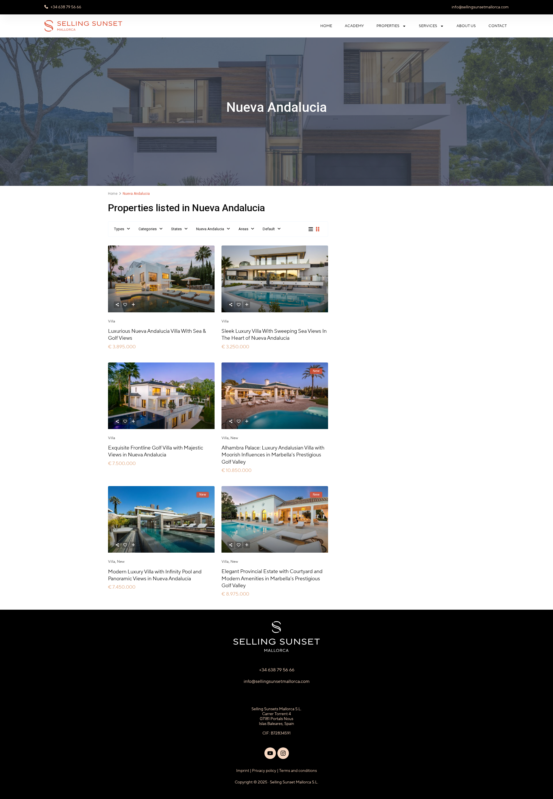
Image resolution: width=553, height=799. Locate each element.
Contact (497, 26)
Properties (387, 26)
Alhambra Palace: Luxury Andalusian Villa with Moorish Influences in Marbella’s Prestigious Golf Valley (272, 455)
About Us (466, 26)
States (176, 229)
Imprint (242, 770)
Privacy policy (264, 770)
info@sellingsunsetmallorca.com (480, 7)
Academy (354, 26)
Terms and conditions (298, 770)
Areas (243, 229)
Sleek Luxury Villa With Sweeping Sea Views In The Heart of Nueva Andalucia (274, 334)
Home (326, 26)
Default (269, 229)
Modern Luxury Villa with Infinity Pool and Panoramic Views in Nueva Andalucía (155, 575)
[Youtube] (270, 753)
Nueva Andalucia (210, 229)
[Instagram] (283, 753)
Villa (111, 321)
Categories (148, 229)
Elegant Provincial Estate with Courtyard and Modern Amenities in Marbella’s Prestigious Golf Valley (272, 578)
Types (119, 229)
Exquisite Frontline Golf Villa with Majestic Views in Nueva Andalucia (155, 451)
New (234, 438)
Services (428, 26)
